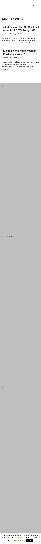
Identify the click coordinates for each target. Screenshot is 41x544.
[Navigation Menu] (33, 5)
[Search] (38, 5)
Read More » (30, 43)
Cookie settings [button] (18, 541)
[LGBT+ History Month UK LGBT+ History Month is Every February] (7, 5)
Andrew (5, 34)
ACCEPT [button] (29, 541)
